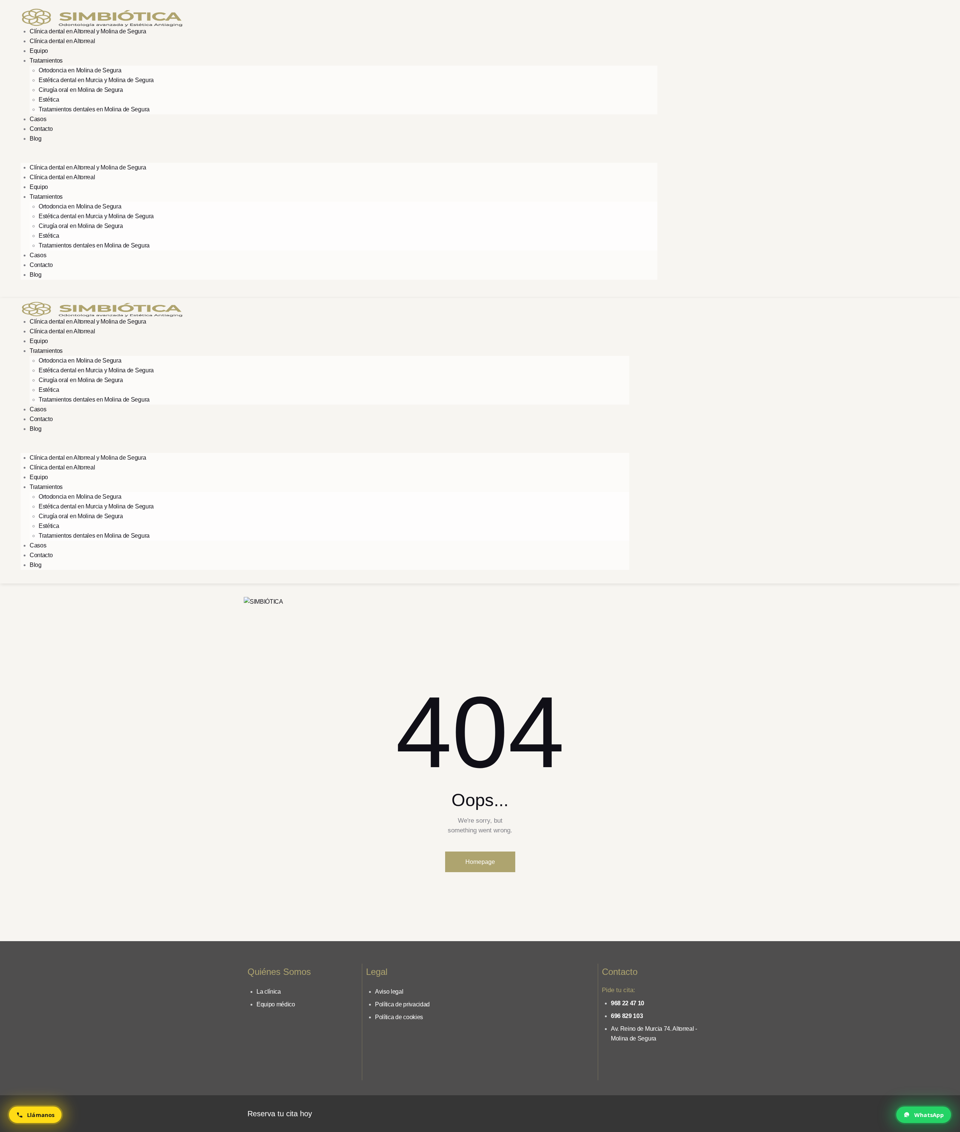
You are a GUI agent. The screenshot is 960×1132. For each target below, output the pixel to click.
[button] (339, 158)
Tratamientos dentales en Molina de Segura (94, 109)
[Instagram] (681, 1112)
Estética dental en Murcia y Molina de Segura (96, 80)
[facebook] (702, 149)
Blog (36, 138)
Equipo (39, 51)
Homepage (480, 862)
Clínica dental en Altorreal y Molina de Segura (88, 31)
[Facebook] (659, 1112)
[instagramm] (682, 149)
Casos (38, 119)
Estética (49, 99)
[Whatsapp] (703, 1112)
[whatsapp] (721, 149)
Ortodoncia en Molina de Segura (80, 70)
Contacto (41, 129)
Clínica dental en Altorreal (62, 41)
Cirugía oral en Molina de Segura (81, 90)
